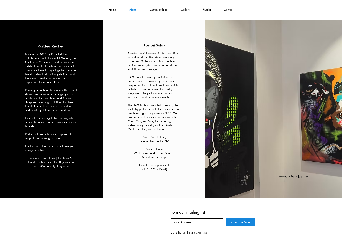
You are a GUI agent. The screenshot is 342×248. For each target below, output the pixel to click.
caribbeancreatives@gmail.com (55, 162)
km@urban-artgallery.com (53, 166)
